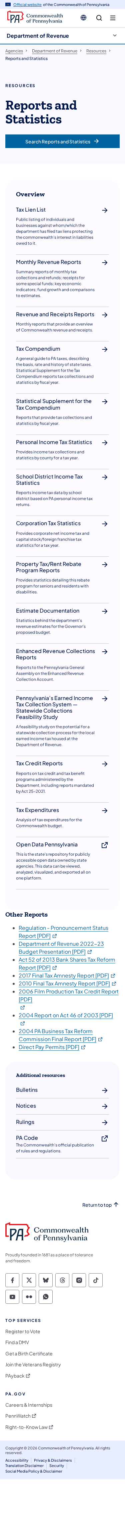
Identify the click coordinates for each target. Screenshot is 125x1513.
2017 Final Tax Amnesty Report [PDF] (67, 975)
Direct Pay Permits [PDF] (52, 1046)
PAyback (15, 1376)
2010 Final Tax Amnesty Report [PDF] (68, 983)
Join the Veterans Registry (33, 1364)
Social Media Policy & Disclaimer (33, 1471)
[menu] (113, 18)
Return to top (97, 1205)
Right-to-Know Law (26, 1427)
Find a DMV (17, 1342)
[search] (99, 18)
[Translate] (83, 17)
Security (56, 1465)
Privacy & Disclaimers (53, 1460)
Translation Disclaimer (24, 1465)
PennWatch (18, 1416)
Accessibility (16, 1460)
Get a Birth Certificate (29, 1353)
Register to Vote (22, 1331)
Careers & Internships (28, 1405)
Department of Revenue (38, 35)
